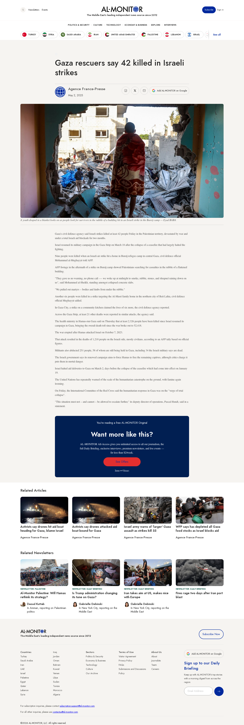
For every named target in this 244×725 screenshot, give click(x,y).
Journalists (156, 660)
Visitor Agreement (127, 656)
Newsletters (33, 9)
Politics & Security (78, 25)
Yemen (56, 673)
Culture (97, 25)
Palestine (24, 677)
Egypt (23, 681)
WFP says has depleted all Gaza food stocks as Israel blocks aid (198, 529)
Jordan (56, 656)
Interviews (170, 25)
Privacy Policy (125, 660)
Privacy (126, 470)
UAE (22, 669)
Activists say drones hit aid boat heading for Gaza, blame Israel (42, 529)
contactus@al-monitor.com (65, 712)
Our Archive (92, 673)
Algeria (56, 694)
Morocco (57, 690)
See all (217, 34)
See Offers (122, 462)
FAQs (121, 665)
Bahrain (56, 665)
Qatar (23, 686)
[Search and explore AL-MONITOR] (23, 9)
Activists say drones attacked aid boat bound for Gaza (94, 529)
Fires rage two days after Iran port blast (199, 595)
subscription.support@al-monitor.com (77, 706)
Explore (155, 25)
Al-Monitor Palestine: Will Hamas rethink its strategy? (43, 595)
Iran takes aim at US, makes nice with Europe (146, 595)
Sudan (56, 681)
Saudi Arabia (26, 660)
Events (45, 9)
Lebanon (24, 690)
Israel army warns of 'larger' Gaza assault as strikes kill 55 (147, 529)
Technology (113, 25)
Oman (56, 660)
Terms (117, 470)
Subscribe (209, 9)
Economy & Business (136, 25)
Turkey (23, 656)
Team (154, 665)
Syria (22, 694)
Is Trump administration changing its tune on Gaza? (94, 595)
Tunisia (56, 686)
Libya (55, 677)
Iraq (55, 652)
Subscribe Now (211, 634)
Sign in (220, 9)
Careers (155, 669)
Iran (22, 665)
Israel (22, 673)
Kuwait (56, 669)
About (154, 656)
